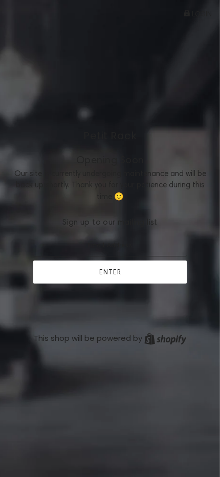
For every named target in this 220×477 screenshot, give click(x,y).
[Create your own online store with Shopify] (165, 338)
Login (201, 14)
